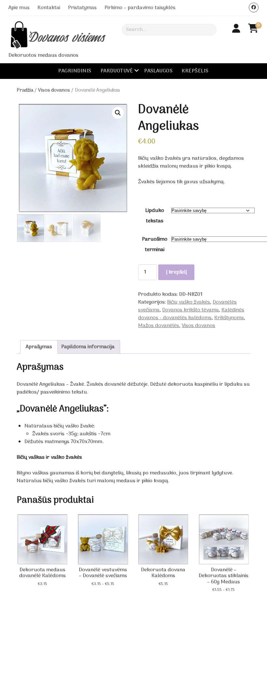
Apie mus (19, 8)
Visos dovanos (54, 90)
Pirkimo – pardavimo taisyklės (140, 8)
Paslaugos (158, 71)
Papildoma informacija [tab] (88, 347)
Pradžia (25, 90)
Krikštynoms (229, 318)
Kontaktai (48, 8)
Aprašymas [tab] (39, 347)
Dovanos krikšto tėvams (190, 310)
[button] (118, 113)
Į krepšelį (176, 272)
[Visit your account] (236, 29)
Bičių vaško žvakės (188, 302)
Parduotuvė (117, 71)
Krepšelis (195, 71)
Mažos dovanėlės (158, 326)
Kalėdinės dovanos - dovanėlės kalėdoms (191, 314)
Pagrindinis (74, 71)
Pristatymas (82, 8)
